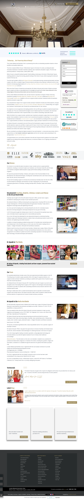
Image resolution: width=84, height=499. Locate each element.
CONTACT (76, 6)
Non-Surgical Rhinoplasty (25, 472)
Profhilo (22, 474)
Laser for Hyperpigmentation (43, 469)
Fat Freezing (40, 462)
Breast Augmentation (59, 459)
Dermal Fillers (23, 462)
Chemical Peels (23, 461)
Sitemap (28, 494)
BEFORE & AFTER (63, 6)
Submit (69, 83)
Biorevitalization (24, 459)
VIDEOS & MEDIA (71, 6)
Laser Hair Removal (41, 476)
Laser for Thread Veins (42, 474)
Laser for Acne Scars (42, 464)
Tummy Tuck (57, 478)
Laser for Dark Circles (42, 467)
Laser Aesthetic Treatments (63, 227)
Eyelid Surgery (58, 467)
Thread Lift (23, 481)
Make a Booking (71, 4)
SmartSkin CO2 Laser (12, 85)
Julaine (22, 467)
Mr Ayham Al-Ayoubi (72, 494)
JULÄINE (55, 84)
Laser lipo (39, 96)
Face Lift (56, 469)
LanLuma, (50, 84)
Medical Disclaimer (41, 494)
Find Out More (71, 207)
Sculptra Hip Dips (24, 479)
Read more (28, 400)
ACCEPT (51, 497)
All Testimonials (71, 382)
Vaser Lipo (34, 96)
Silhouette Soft (41, 104)
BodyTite (33, 84)
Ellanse (21, 104)
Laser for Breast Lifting (42, 466)
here (65, 489)
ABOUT (28, 6)
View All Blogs (72, 402)
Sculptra (17, 104)
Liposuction (57, 474)
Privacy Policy (34, 494)
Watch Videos (71, 177)
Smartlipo (28, 84)
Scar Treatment (23, 476)
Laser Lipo (57, 472)
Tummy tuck (16, 98)
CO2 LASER (53, 6)
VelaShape (40, 483)
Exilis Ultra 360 (40, 461)
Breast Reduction (58, 461)
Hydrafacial (23, 466)
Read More (73, 263)
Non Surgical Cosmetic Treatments (65, 229)
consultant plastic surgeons (27, 118)
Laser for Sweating (41, 472)
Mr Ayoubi (52, 117)
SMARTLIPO (38, 6)
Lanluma (22, 469)
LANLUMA (58, 6)
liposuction (50, 96)
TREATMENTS (32, 6)
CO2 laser (34, 104)
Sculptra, (42, 84)
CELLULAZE (43, 6)
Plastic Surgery (61, 224)
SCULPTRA (48, 6)
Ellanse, (46, 84)
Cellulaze (38, 84)
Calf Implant (57, 464)
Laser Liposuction (41, 471)
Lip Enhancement (24, 471)
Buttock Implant (58, 462)
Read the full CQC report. (20, 135)
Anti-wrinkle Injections (25, 457)
